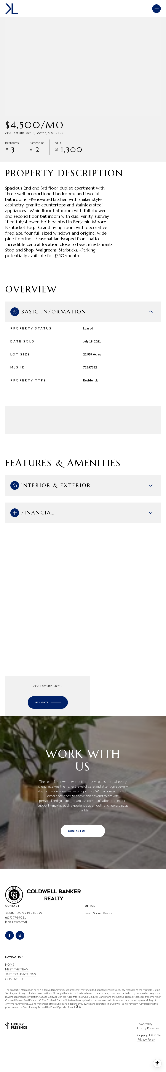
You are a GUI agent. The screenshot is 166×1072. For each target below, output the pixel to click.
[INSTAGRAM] (20, 935)
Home (9, 964)
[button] (83, 831)
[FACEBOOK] (9, 935)
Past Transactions (20, 974)
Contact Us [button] (14, 979)
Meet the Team (17, 969)
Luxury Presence (148, 1028)
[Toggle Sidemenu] (156, 8)
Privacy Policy (146, 1039)
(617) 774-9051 (15, 917)
